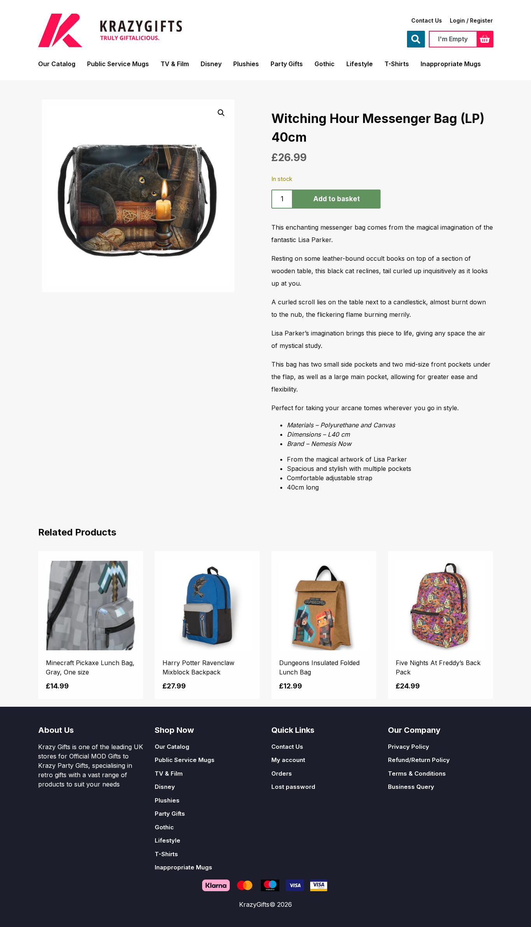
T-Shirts (396, 64)
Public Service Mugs (118, 64)
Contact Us (426, 20)
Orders (281, 773)
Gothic (324, 64)
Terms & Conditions (417, 773)
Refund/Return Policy (419, 760)
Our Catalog (56, 64)
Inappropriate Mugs (451, 64)
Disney (211, 64)
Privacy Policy (408, 746)
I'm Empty (453, 39)
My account (288, 760)
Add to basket (336, 199)
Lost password (293, 786)
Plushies (246, 64)
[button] (221, 113)
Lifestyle (359, 64)
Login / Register (471, 20)
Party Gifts (287, 64)
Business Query (411, 786)
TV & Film (175, 64)
